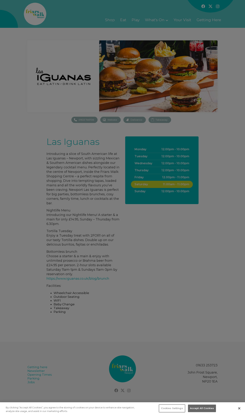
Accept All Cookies (202, 408)
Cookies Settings (172, 408)
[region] (122, 408)
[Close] (239, 408)
